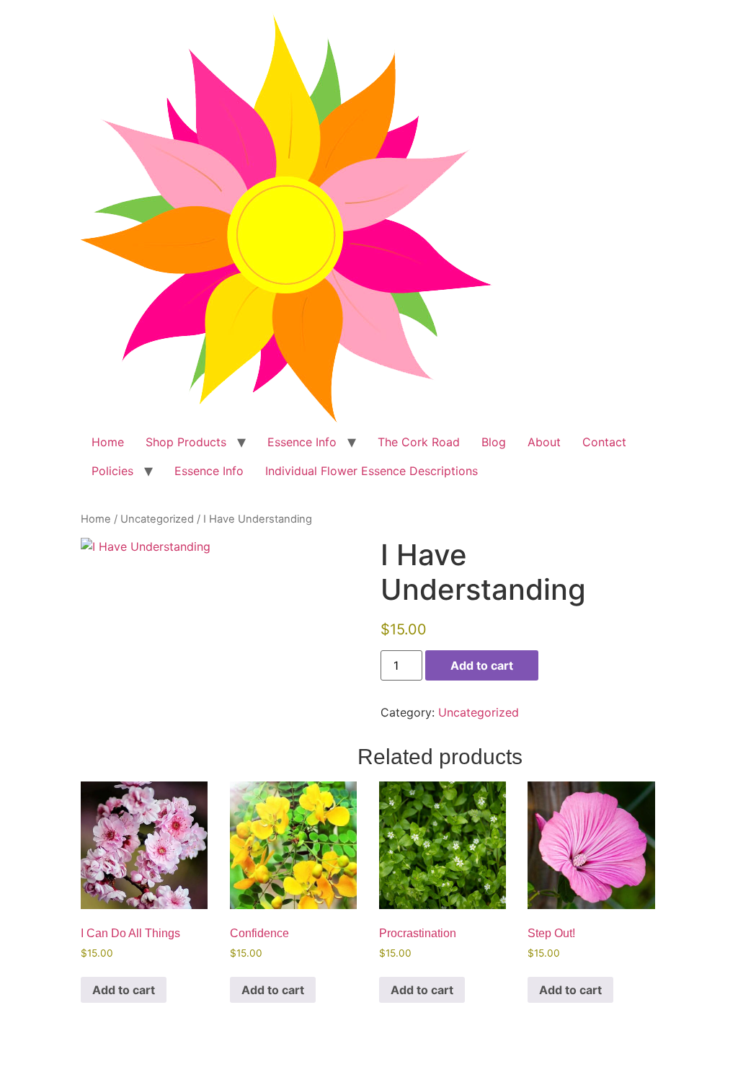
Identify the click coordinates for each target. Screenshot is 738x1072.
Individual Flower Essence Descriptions (371, 471)
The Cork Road (419, 442)
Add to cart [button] (123, 990)
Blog (493, 442)
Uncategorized (157, 519)
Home (108, 442)
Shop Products (186, 442)
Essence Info (302, 442)
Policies (112, 471)
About (544, 442)
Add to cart (481, 665)
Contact (604, 442)
